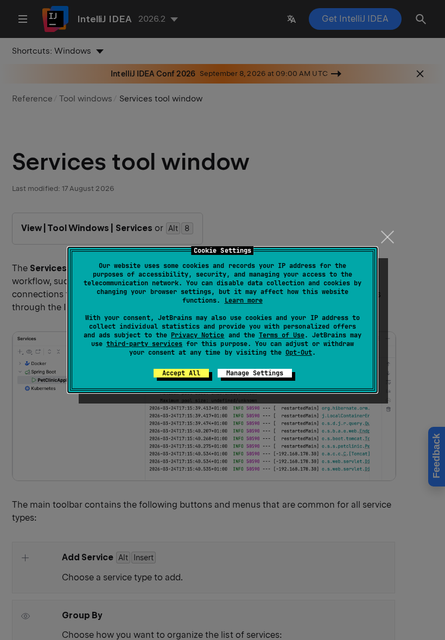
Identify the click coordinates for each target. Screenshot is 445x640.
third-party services (144, 344)
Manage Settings (254, 373)
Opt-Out (298, 352)
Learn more (244, 300)
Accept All (181, 373)
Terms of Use (281, 335)
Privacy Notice (197, 335)
